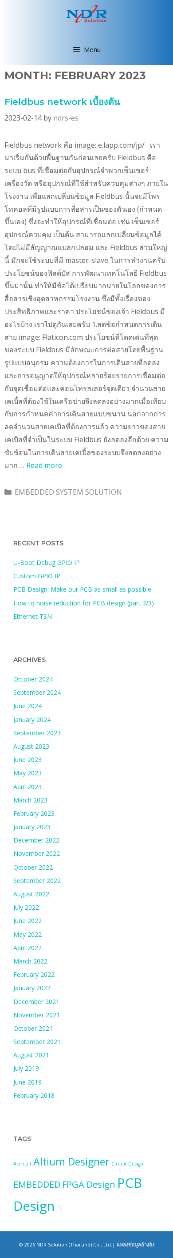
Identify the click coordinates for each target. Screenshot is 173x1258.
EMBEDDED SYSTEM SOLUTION (68, 492)
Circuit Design (127, 1164)
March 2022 (30, 961)
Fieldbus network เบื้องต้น (62, 102)
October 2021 (33, 1028)
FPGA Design (88, 1184)
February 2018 (34, 1095)
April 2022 (27, 948)
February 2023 (34, 813)
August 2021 (31, 1055)
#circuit (22, 1164)
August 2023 (31, 746)
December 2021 (36, 1001)
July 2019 (26, 1068)
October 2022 (33, 867)
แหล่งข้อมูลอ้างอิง (135, 1244)
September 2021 (37, 1041)
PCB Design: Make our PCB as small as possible (82, 589)
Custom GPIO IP (36, 576)
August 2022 (31, 894)
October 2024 (33, 679)
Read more (44, 465)
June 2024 (27, 706)
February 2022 (34, 974)
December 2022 (36, 840)
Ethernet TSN (32, 616)
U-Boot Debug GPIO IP (46, 562)
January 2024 (32, 719)
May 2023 (27, 773)
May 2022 (27, 934)
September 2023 (37, 733)
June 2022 (27, 920)
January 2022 (32, 988)
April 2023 (27, 786)
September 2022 (37, 880)
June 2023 (27, 759)
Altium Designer (71, 1161)
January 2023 (32, 827)
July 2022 (26, 907)
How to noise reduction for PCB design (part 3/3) (83, 603)
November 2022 (36, 853)
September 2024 (37, 692)
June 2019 (27, 1082)
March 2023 (30, 800)
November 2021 (36, 1015)
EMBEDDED (36, 1184)
